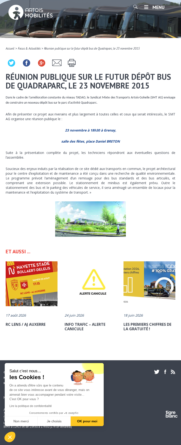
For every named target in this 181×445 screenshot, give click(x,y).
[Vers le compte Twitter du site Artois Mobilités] (158, 372)
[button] (10, 437)
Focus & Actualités (29, 49)
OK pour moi (87, 421)
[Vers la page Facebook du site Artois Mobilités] (165, 372)
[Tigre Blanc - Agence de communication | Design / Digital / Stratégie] (171, 415)
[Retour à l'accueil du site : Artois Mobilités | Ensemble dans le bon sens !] (30, 12)
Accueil (10, 49)
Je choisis (54, 421)
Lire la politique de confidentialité (30, 406)
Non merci (21, 421)
